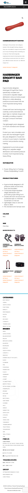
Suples (5, 417)
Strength (5, 321)
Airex (4, 331)
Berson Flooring (7, 340)
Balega (5, 338)
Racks (4, 316)
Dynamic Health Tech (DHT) (10, 357)
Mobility (5, 309)
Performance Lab (7, 474)
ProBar (5, 391)
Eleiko (4, 360)
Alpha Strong (7, 333)
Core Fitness (6, 476)
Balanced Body (7, 336)
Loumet (5, 379)
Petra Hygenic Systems (9, 386)
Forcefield (6, 367)
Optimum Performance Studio (11, 472)
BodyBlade (6, 345)
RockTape (5, 393)
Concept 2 (5, 352)
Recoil (4, 396)
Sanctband (6, 400)
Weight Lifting (7, 326)
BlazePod (5, 343)
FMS (4, 364)
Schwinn (5, 403)
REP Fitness (6, 398)
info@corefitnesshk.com (11, 456)
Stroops (5, 415)
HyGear (5, 376)
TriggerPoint (6, 429)
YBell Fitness (6, 434)
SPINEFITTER (6, 410)
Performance (6, 312)
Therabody (6, 422)
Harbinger (6, 374)
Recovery (5, 319)
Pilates (5, 314)
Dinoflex (5, 355)
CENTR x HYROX (7, 304)
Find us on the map (9, 450)
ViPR (4, 431)
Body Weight (6, 300)
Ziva (4, 436)
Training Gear (6, 324)
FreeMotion (6, 369)
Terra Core (6, 419)
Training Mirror (7, 424)
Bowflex (5, 348)
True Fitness (6, 427)
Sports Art (6, 412)
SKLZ (4, 405)
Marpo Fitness (7, 384)
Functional (6, 307)
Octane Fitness (7, 381)
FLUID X (4, 372)
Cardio (5, 302)
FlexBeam (5, 362)
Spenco (5, 407)
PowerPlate (6, 388)
